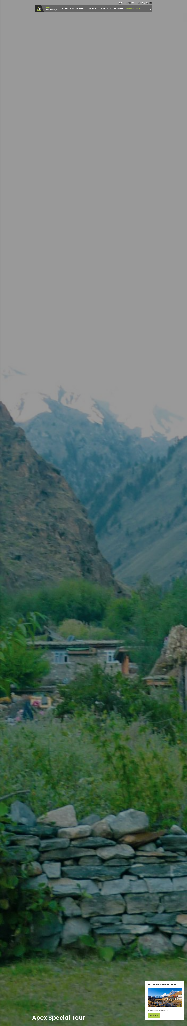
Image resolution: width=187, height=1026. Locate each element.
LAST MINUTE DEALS (133, 9)
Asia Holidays (51, 9)
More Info (154, 1015)
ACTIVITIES (80, 9)
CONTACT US (106, 9)
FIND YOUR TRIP (118, 9)
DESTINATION (66, 9)
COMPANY (93, 9)
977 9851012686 (129, 3)
